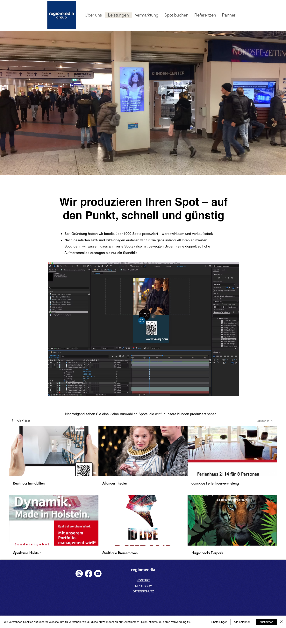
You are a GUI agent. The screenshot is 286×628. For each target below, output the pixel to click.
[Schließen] (281, 622)
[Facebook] (88, 573)
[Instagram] (79, 573)
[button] (21, 420)
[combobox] (265, 420)
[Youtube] (98, 573)
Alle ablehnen (242, 622)
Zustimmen (266, 622)
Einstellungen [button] (219, 622)
